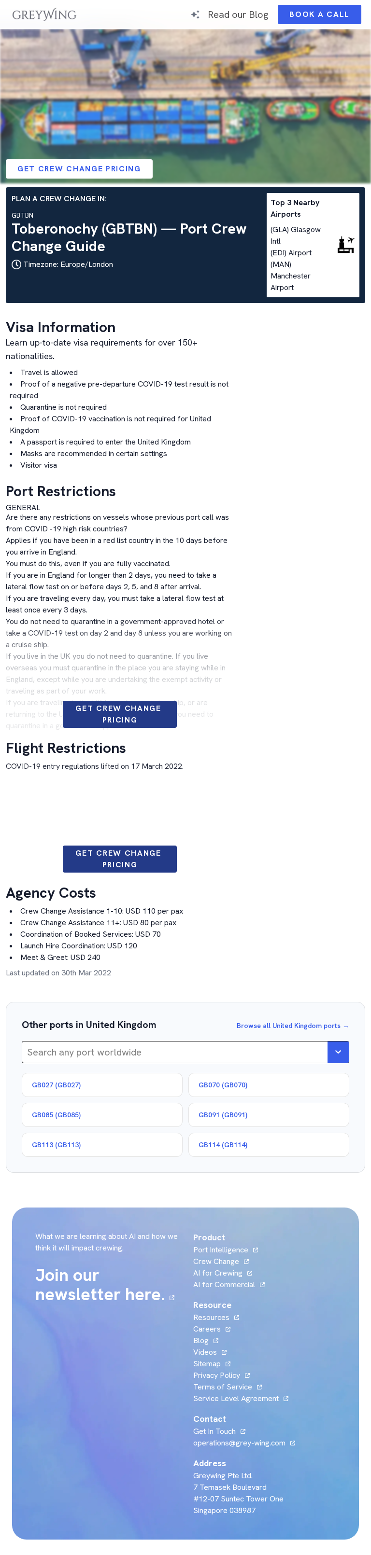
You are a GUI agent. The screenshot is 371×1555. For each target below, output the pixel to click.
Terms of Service (222, 1387)
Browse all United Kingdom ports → (293, 1025)
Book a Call (325, 16)
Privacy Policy (216, 1375)
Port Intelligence (220, 1250)
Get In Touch (219, 1431)
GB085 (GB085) (56, 1115)
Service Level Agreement (236, 1398)
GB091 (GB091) (223, 1115)
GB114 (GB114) (223, 1144)
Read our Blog (238, 14)
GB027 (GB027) (56, 1085)
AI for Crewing (218, 1273)
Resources (211, 1317)
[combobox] (28, 1052)
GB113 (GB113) (56, 1144)
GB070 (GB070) (223, 1085)
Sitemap (207, 1364)
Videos (210, 1352)
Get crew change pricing (79, 169)
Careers (211, 1329)
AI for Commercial (224, 1284)
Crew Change (216, 1261)
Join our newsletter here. (108, 1284)
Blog (205, 1340)
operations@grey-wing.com (239, 1443)
